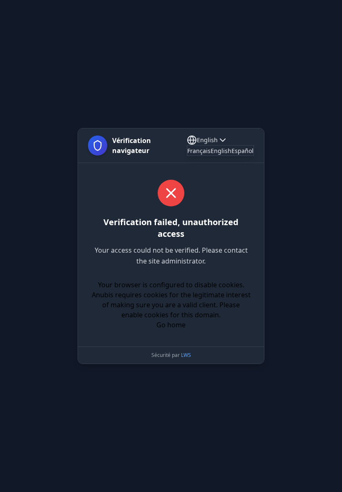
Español (242, 151)
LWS (186, 355)
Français (199, 151)
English (207, 140)
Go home (171, 324)
